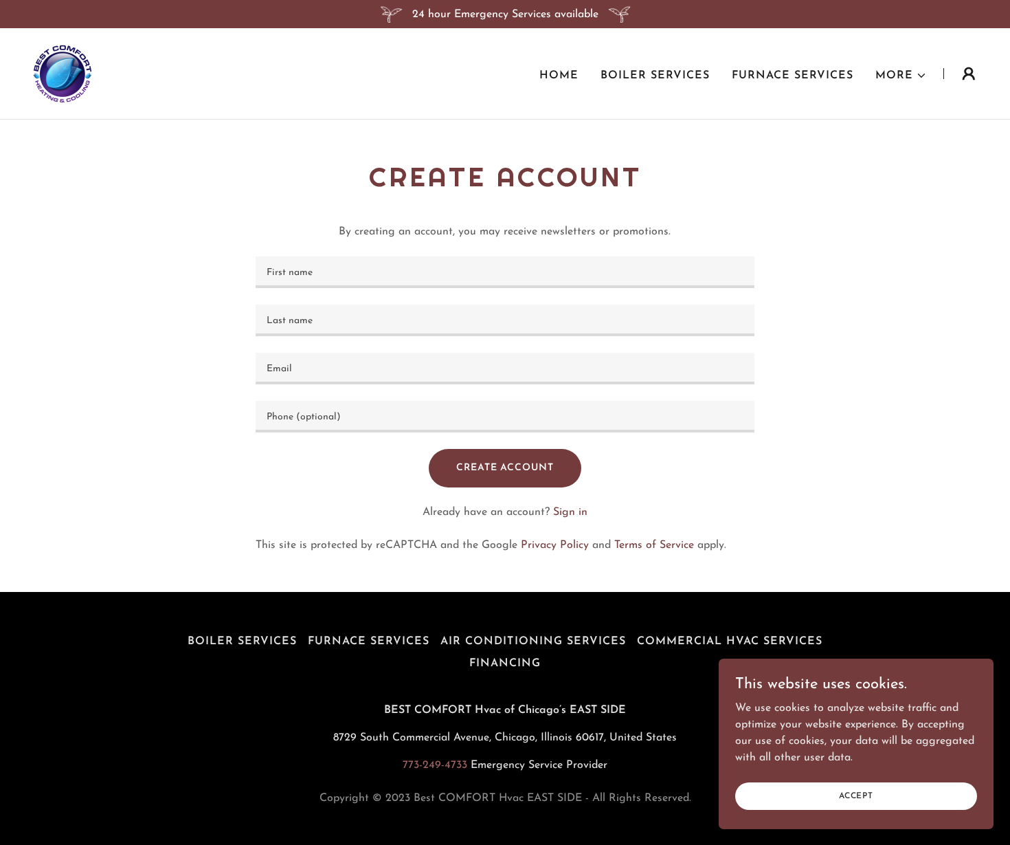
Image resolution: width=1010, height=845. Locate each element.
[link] (62, 72)
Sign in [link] (570, 512)
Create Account (504, 468)
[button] (901, 75)
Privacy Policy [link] (555, 545)
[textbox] (505, 272)
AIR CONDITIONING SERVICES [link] (532, 641)
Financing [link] (505, 663)
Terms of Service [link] (654, 545)
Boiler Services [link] (655, 75)
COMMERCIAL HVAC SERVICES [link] (729, 641)
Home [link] (559, 75)
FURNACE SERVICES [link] (792, 75)
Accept (856, 795)
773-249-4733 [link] (435, 765)
